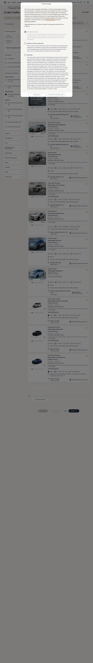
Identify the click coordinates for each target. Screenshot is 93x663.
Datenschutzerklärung (29, 21)
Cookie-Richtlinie (50, 19)
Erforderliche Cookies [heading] (32, 32)
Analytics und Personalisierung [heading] (35, 43)
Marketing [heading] (29, 55)
